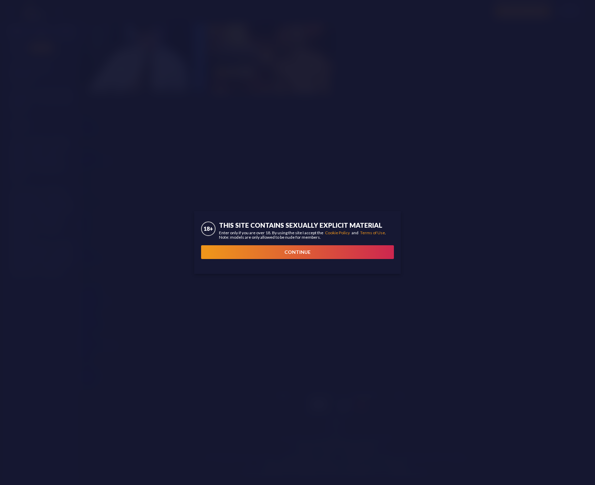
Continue (297, 252)
